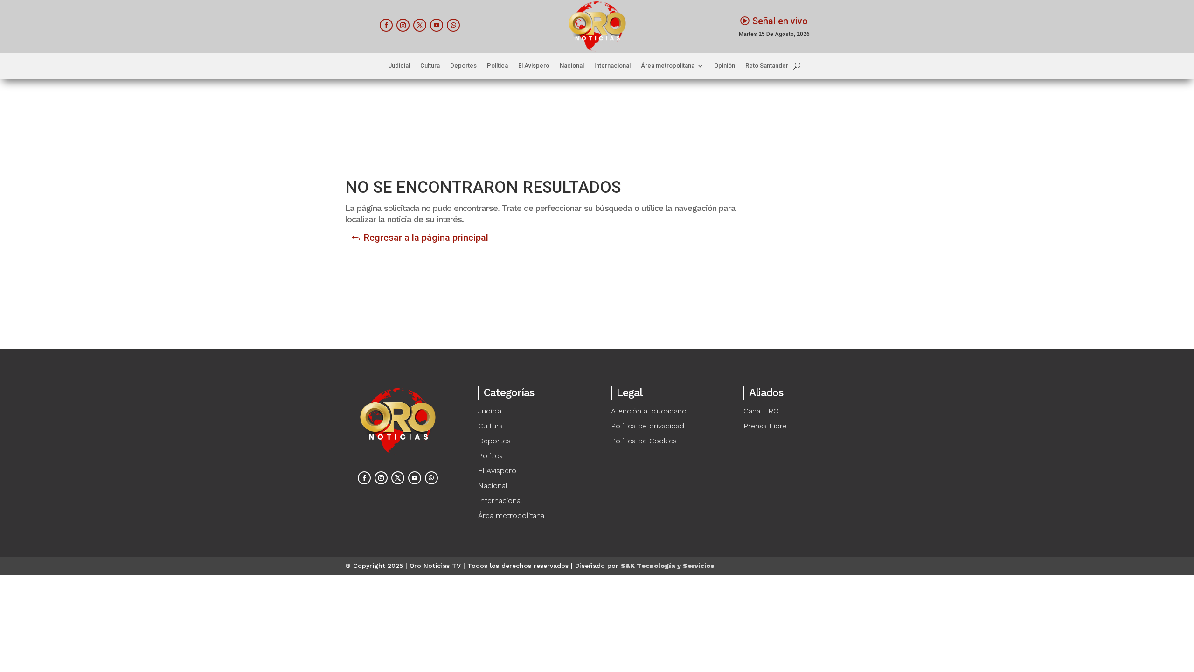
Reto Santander (766, 66)
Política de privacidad (647, 425)
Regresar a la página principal (426, 237)
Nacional (572, 66)
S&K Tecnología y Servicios (668, 565)
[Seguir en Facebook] (386, 25)
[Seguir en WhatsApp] (453, 25)
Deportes (463, 66)
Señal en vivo (780, 21)
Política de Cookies (644, 440)
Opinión (724, 66)
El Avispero (533, 66)
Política (497, 66)
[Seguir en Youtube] (436, 25)
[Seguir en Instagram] (403, 25)
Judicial (399, 66)
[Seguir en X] (419, 25)
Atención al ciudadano (649, 410)
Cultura (430, 66)
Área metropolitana (667, 66)
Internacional (612, 66)
